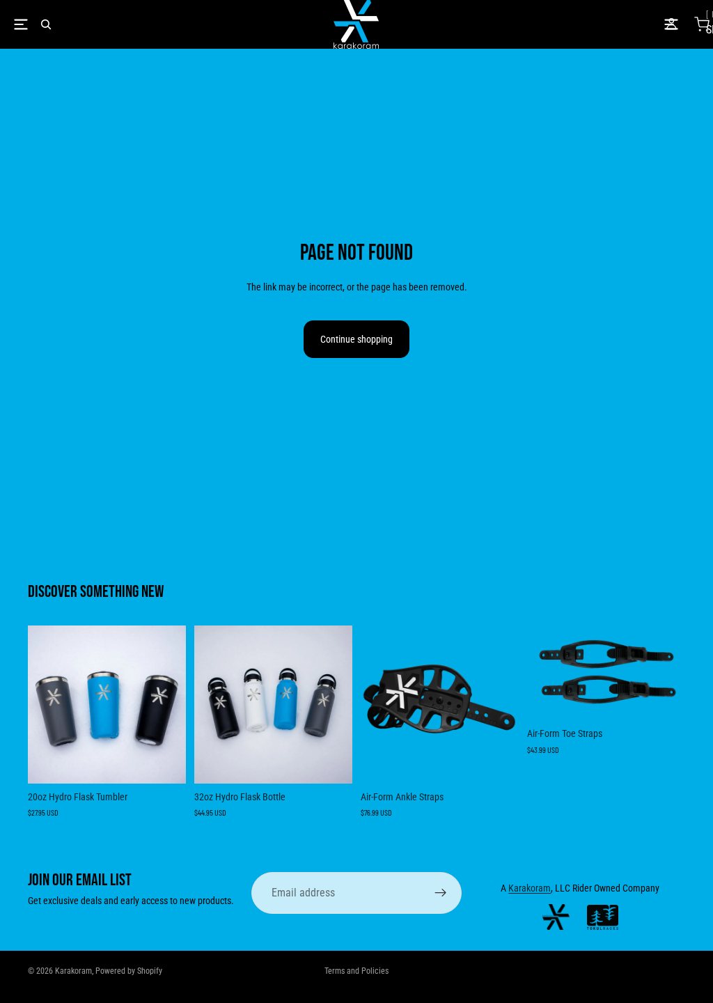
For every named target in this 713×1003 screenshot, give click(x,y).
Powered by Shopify (128, 971)
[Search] (46, 24)
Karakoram (529, 888)
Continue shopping (356, 339)
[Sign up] (440, 893)
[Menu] (21, 24)
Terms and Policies (356, 971)
